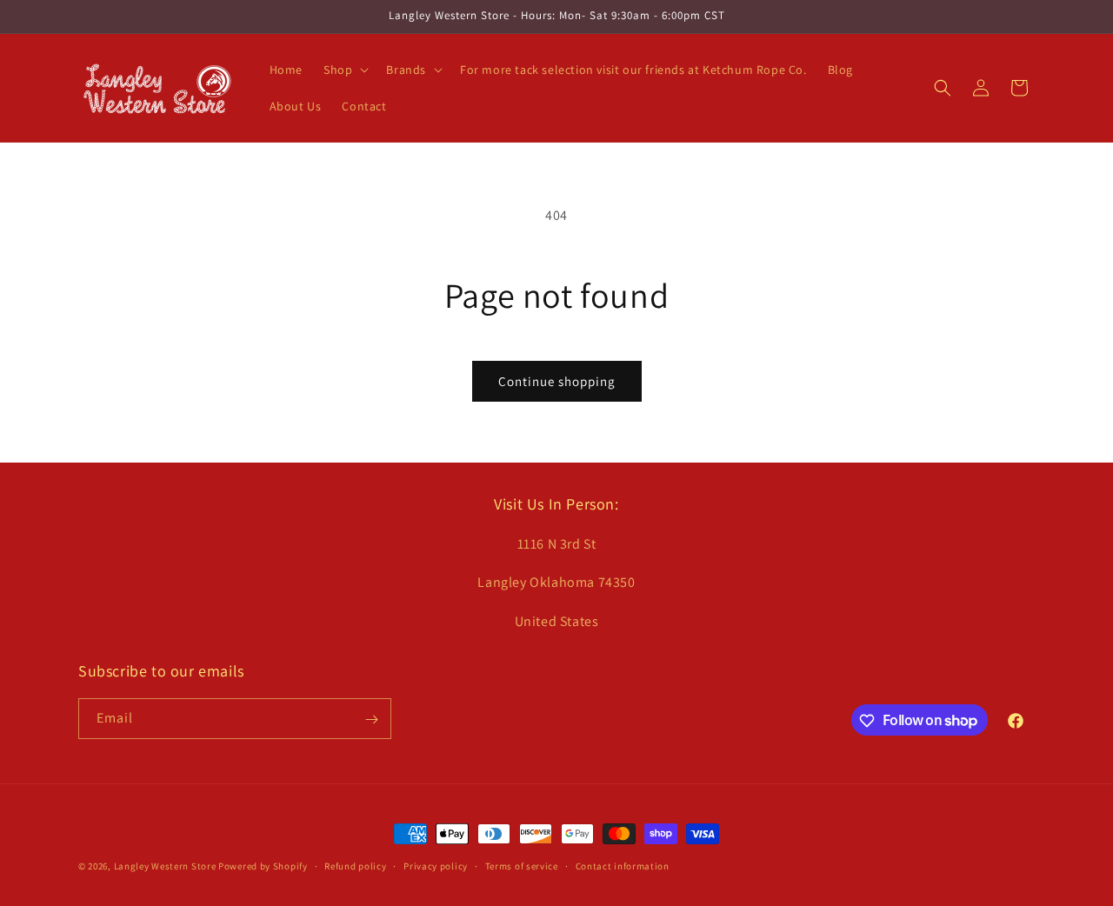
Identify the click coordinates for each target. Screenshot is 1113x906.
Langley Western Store (165, 866)
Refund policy (355, 865)
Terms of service (521, 865)
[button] (344, 69)
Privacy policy (435, 865)
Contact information (623, 865)
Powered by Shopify (263, 866)
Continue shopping (557, 381)
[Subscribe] (371, 719)
